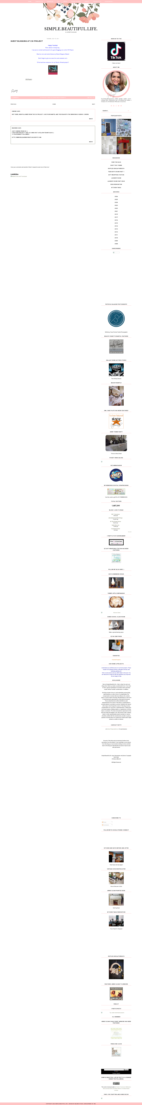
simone (14, 111)
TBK (95, 1103)
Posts (104, 822)
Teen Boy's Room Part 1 (116, 171)
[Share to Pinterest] (93, 97)
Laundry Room (116, 178)
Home (29, 1)
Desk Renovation (116, 184)
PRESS (65, 1)
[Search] (128, 110)
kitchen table (116, 187)
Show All (129, 531)
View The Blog (116, 162)
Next (93, 104)
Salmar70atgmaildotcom (113, 729)
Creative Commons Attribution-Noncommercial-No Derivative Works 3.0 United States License (117, 1088)
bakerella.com (115, 525)
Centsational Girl (115, 528)
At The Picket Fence (115, 521)
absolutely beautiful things (115, 518)
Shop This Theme (116, 165)
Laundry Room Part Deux (116, 181)
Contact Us (39, 1)
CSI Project (28, 79)
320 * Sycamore (115, 514)
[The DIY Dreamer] (116, 542)
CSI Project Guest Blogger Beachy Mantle (53, 97)
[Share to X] (90, 97)
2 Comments (15, 97)
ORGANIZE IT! (97, 1)
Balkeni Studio (79, 1103)
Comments (106, 825)
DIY (58, 1)
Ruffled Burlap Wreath (116, 168)
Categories (108, 1)
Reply (91, 118)
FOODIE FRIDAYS (76, 1)
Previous (13, 104)
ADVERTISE (50, 1)
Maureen (15, 128)
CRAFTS (87, 1)
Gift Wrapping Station (116, 174)
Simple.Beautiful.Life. (71, 29)
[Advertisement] (116, 278)
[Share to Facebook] (88, 97)
